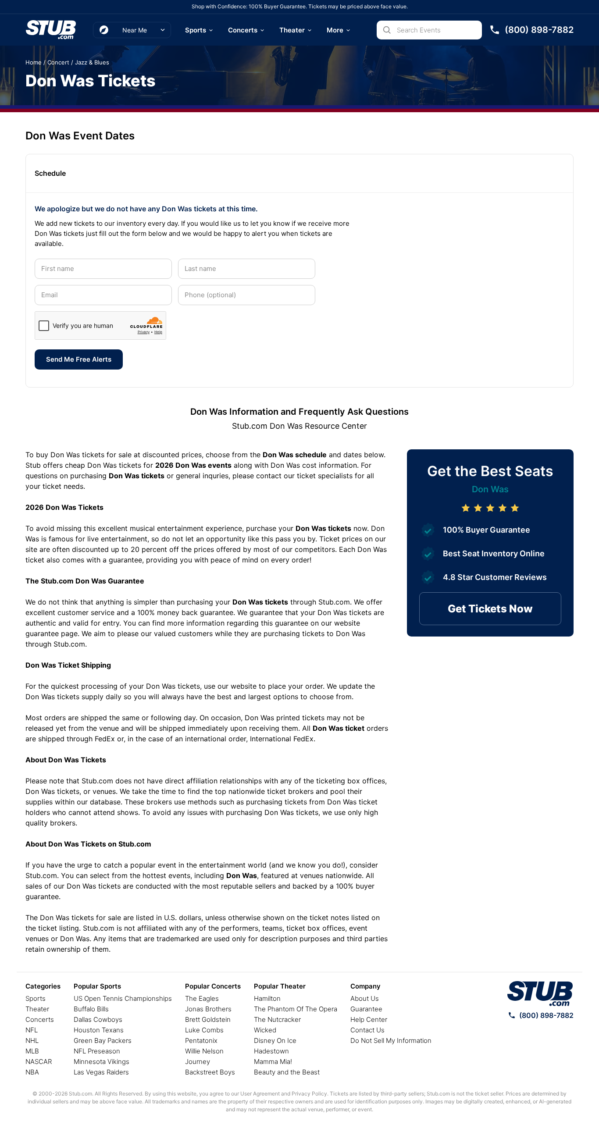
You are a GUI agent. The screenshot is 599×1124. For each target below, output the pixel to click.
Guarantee (366, 1009)
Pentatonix (201, 1040)
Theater (292, 30)
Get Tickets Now (490, 608)
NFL (31, 1030)
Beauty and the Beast (287, 1072)
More (335, 30)
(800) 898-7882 (546, 1015)
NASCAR (38, 1061)
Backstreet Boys (210, 1072)
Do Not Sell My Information (390, 1040)
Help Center (368, 1019)
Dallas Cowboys (98, 1019)
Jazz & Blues (92, 62)
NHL (32, 1040)
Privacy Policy (309, 1093)
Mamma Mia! (273, 1061)
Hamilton (267, 998)
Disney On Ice (275, 1040)
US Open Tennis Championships (123, 998)
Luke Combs (204, 1030)
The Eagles (202, 998)
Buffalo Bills (91, 1009)
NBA (32, 1072)
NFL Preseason (97, 1051)
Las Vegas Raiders (101, 1072)
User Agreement (260, 1093)
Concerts (242, 30)
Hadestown (271, 1051)
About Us (364, 998)
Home (33, 62)
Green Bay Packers (103, 1040)
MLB (32, 1051)
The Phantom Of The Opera (295, 1009)
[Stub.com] (50, 29)
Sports (195, 30)
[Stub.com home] (540, 994)
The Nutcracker (277, 1019)
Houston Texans (99, 1030)
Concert (58, 62)
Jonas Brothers (208, 1009)
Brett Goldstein (208, 1019)
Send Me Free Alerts (78, 359)
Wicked (265, 1030)
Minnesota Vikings (101, 1061)
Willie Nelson (204, 1051)
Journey (197, 1061)
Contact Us (367, 1030)
